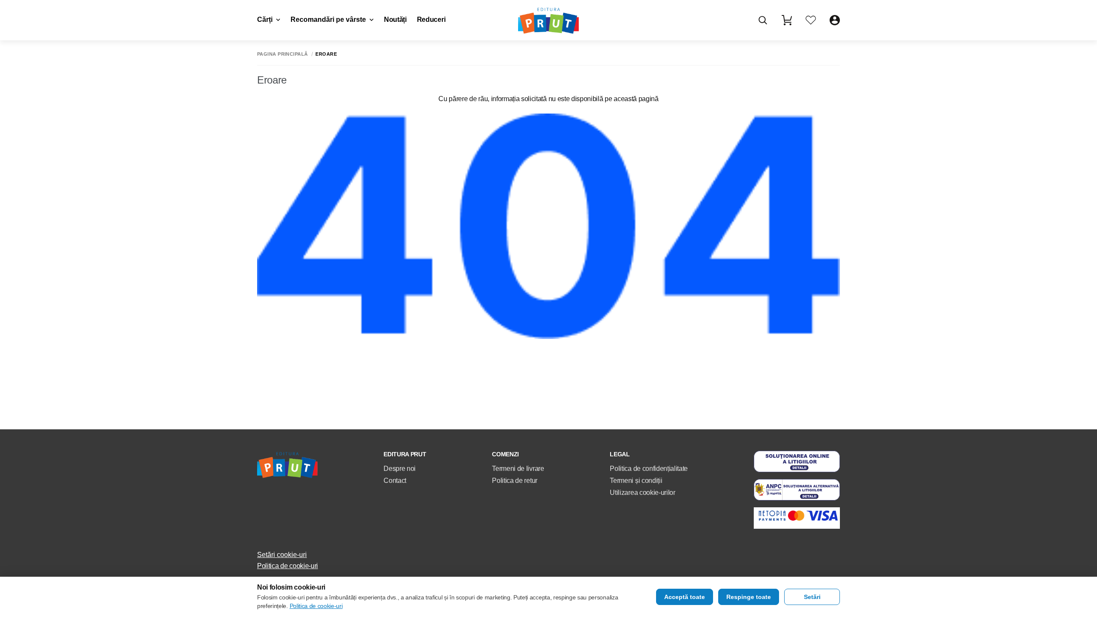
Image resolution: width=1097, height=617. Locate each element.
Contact (395, 480)
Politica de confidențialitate (649, 468)
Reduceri (431, 19)
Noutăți (395, 19)
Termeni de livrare (518, 468)
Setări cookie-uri (282, 554)
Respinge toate (748, 596)
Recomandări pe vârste (328, 19)
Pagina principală (282, 54)
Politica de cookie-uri (287, 565)
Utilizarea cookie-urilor (642, 492)
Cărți (265, 19)
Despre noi (400, 468)
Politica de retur (514, 480)
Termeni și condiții (636, 480)
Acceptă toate (684, 596)
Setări (812, 596)
